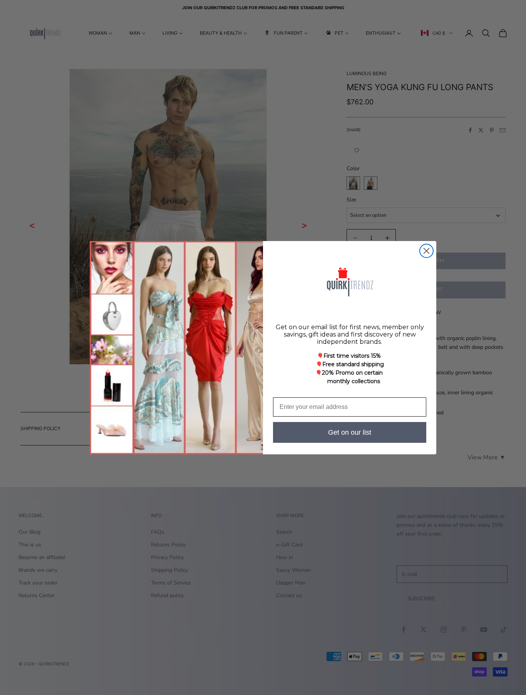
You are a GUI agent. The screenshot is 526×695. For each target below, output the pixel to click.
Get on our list (349, 432)
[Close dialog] (426, 251)
